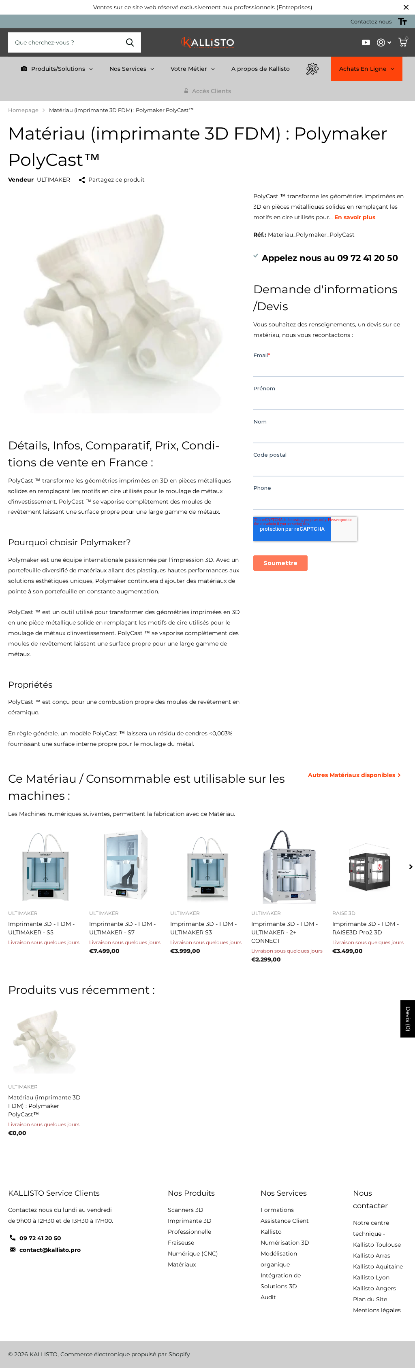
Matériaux (182, 1264)
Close (406, 7)
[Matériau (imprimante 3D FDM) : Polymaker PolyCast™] (45, 1040)
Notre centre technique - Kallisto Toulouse (377, 1233)
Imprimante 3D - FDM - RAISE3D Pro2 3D (365, 928)
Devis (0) (408, 1018)
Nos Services (284, 1193)
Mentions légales (377, 1310)
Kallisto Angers (374, 1288)
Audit (268, 1297)
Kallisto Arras (371, 1255)
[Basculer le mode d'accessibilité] (402, 21)
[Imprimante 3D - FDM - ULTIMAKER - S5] (45, 867)
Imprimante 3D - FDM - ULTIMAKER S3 (203, 928)
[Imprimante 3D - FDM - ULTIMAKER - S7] (126, 867)
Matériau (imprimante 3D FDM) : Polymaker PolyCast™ (44, 1106)
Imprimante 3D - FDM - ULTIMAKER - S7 (122, 928)
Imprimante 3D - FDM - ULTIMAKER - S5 (41, 928)
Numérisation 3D (285, 1242)
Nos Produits (191, 1193)
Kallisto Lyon (371, 1277)
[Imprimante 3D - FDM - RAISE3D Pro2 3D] (369, 867)
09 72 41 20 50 (40, 1238)
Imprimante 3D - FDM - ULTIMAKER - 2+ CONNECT (284, 932)
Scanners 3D (185, 1209)
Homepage (23, 110)
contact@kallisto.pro (50, 1250)
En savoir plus (354, 217)
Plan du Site (370, 1299)
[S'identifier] (383, 43)
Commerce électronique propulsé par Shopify (125, 1354)
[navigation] (411, 867)
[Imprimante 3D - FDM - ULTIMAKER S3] (207, 867)
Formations (277, 1209)
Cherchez (130, 42)
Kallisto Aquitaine (378, 1266)
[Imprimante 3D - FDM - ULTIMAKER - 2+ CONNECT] (288, 867)
